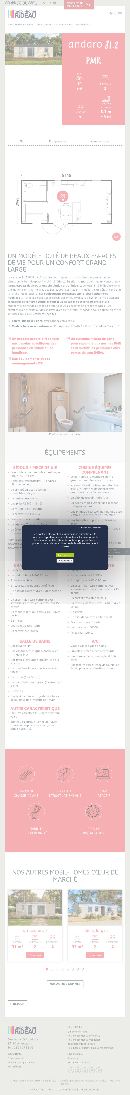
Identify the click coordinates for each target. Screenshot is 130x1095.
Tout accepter (65, 554)
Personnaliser (65, 560)
